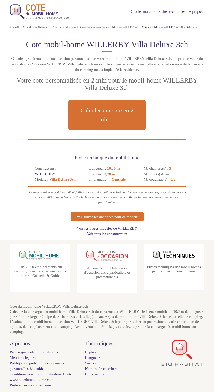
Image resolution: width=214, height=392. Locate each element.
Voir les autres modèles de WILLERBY (107, 228)
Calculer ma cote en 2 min (107, 115)
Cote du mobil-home (35, 27)
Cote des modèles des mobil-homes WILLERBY (109, 27)
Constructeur (94, 374)
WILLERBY (45, 174)
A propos (196, 11)
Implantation (94, 352)
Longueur (92, 357)
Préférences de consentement (32, 385)
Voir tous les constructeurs (107, 234)
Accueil (14, 27)
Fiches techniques (171, 11)
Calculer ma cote (142, 11)
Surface (91, 363)
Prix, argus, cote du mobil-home (34, 352)
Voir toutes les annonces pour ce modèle (107, 217)
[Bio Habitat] (182, 364)
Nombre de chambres (101, 368)
